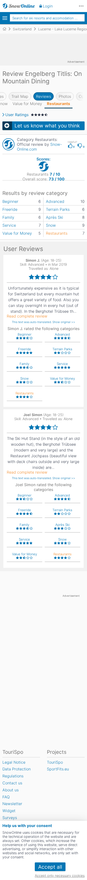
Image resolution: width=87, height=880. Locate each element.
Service (9, 225)
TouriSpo (55, 762)
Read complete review (27, 316)
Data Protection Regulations (16, 772)
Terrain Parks (58, 209)
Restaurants (58, 103)
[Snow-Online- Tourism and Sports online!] (6, 29)
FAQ (6, 796)
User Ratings (17, 115)
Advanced (55, 201)
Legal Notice (13, 762)
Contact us (12, 783)
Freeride (9, 209)
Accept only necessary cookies (60, 875)
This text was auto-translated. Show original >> (43, 322)
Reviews (43, 96)
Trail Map (19, 96)
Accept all (50, 867)
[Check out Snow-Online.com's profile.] (8, 144)
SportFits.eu (58, 769)
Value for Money (27, 103)
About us (10, 789)
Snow (51, 225)
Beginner (10, 201)
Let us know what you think (47, 126)
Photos (65, 96)
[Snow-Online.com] (18, 6)
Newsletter (12, 803)
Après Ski (54, 217)
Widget (8, 810)
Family (8, 217)
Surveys (9, 817)
